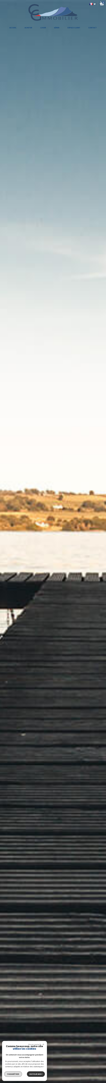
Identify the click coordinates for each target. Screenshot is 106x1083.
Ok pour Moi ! (36, 1074)
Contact (92, 28)
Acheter (28, 28)
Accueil (12, 28)
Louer (43, 28)
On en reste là (34, 1044)
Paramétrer (13, 1074)
